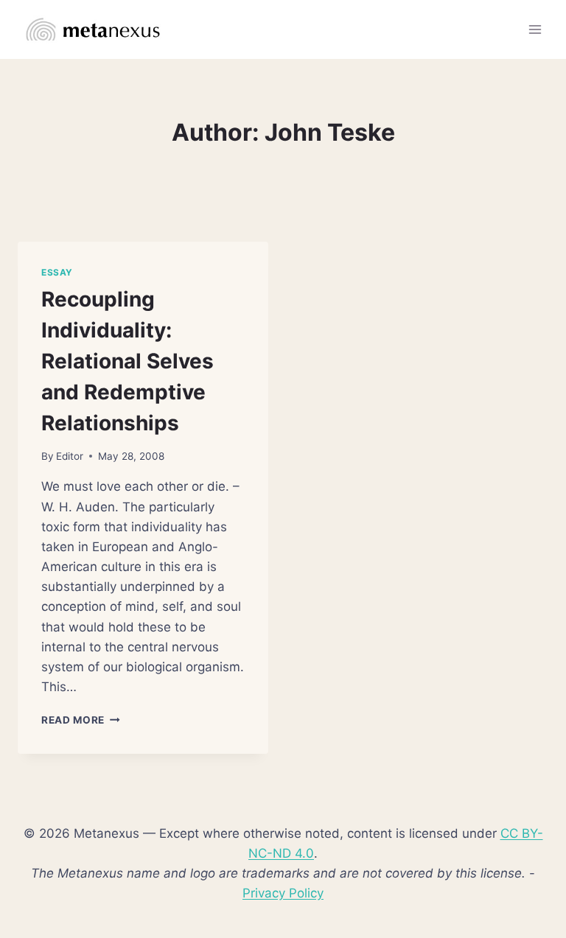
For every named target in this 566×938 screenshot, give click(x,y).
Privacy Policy (283, 893)
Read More (80, 720)
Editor (69, 456)
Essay (57, 272)
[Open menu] (534, 29)
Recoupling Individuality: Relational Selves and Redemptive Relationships (127, 361)
